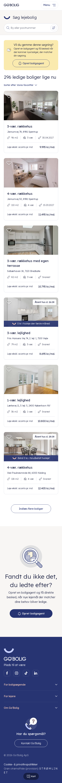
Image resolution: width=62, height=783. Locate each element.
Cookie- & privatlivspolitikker (21, 764)
